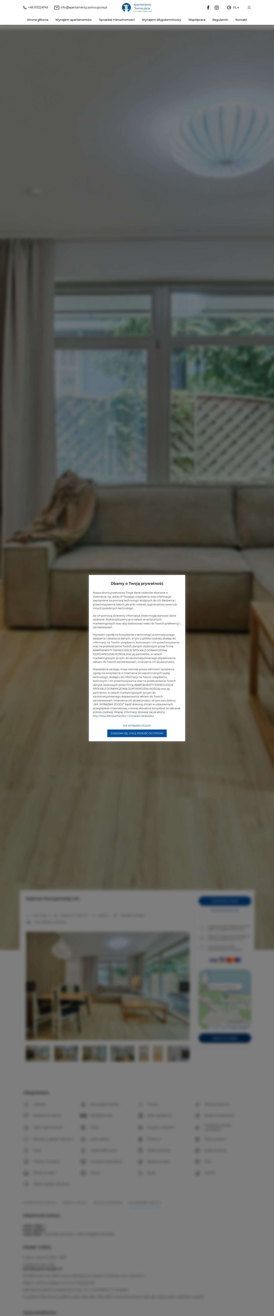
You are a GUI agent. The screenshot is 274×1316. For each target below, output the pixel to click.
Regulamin (220, 20)
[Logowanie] (249, 8)
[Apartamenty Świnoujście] (137, 7)
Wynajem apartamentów (73, 20)
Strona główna (37, 20)
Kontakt (241, 20)
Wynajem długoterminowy (161, 20)
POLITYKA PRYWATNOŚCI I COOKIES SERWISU (123, 715)
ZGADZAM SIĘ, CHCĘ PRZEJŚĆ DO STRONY (137, 733)
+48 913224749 (38, 7)
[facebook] (208, 8)
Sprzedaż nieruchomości (117, 20)
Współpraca (196, 20)
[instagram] (216, 8)
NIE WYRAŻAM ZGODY (137, 725)
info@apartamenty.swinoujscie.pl (84, 7)
